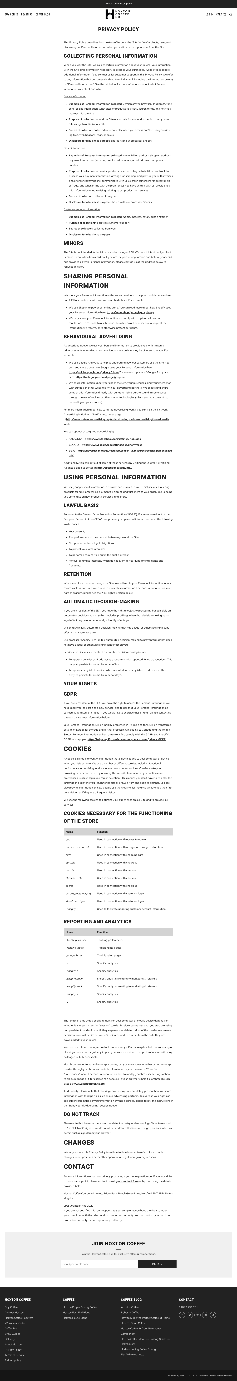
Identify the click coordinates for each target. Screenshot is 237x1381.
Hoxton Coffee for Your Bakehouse (141, 1328)
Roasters (27, 14)
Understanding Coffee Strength (139, 1349)
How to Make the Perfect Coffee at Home (145, 1317)
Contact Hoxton (14, 1312)
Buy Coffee (11, 14)
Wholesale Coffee (15, 1323)
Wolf (181, 1375)
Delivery (10, 1339)
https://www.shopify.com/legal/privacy (130, 312)
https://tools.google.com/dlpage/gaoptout (100, 377)
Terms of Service (15, 1355)
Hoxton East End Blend (76, 1312)
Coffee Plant (128, 1333)
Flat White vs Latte (132, 1354)
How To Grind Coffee (133, 1323)
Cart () (221, 14)
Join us (155, 1264)
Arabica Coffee (130, 1307)
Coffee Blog (43, 14)
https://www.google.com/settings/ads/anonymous (112, 444)
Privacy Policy (13, 1349)
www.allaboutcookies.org (89, 1083)
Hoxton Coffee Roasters (19, 1317)
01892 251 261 (188, 1307)
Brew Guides (12, 1333)
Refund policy (13, 1360)
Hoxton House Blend (75, 1317)
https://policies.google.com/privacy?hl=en (94, 372)
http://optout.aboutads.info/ (114, 467)
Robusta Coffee (130, 1312)
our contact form (128, 1181)
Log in (209, 14)
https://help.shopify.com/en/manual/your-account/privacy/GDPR (127, 739)
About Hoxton (13, 1344)
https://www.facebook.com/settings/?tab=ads (113, 438)
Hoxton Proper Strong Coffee (80, 1307)
